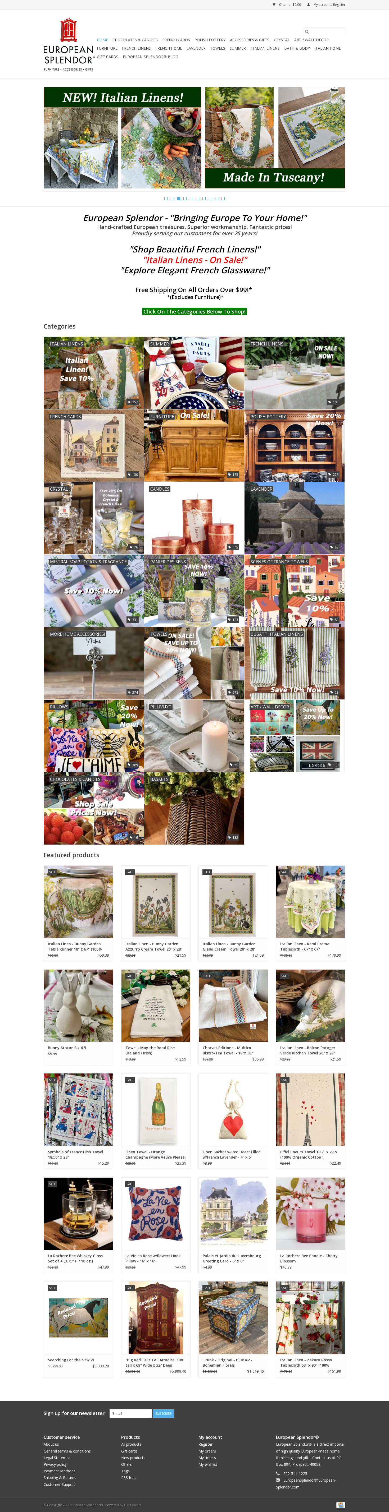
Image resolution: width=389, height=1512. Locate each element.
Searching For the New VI (71, 1359)
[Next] (334, 140)
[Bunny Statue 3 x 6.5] (78, 1005)
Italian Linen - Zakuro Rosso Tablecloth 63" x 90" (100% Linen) (306, 1362)
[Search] (307, 31)
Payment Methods (59, 1470)
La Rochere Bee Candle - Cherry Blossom (309, 1258)
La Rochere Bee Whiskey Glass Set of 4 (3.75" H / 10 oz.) (75, 1258)
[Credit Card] (339, 1504)
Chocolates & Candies (135, 39)
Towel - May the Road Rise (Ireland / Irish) (150, 1050)
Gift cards (107, 56)
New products (133, 1457)
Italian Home (327, 48)
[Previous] (54, 140)
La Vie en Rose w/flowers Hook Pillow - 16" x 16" (153, 1258)
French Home (168, 48)
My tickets (207, 1457)
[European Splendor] (69, 44)
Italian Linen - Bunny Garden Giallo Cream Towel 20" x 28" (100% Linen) (229, 946)
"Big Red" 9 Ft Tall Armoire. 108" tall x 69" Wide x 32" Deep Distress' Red (154, 1362)
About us (51, 1444)
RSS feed (129, 1477)
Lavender (196, 48)
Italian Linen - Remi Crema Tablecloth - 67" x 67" (304, 946)
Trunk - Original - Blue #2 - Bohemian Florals (227, 1362)
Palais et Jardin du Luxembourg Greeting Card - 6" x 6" (232, 1258)
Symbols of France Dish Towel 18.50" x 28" (75, 1154)
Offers (126, 1464)
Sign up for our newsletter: (75, 1413)
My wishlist (207, 1464)
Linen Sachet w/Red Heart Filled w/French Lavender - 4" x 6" (232, 1154)
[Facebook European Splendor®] (322, 1413)
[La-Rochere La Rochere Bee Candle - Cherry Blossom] (311, 1213)
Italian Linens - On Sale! (194, 259)
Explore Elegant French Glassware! (195, 270)
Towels (217, 48)
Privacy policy (55, 1464)
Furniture (107, 48)
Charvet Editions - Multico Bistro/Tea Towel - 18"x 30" (228, 1050)
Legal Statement (58, 1457)
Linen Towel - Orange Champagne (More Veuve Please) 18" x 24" (155, 1154)
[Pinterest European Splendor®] (331, 1413)
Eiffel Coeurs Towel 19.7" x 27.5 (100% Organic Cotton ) (308, 1154)
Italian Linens (265, 48)
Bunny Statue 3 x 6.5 (67, 1047)
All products (131, 1444)
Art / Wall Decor (311, 39)
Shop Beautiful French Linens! (194, 249)
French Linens (136, 48)
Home (102, 39)
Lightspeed (132, 1505)
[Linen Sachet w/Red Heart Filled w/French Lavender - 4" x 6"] (233, 1109)
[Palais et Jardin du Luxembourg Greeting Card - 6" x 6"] (233, 1213)
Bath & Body (297, 48)
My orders (207, 1451)
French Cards (176, 39)
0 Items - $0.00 (290, 4)
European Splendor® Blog (150, 56)
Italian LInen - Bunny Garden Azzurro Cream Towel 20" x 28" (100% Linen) (153, 946)
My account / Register (329, 4)
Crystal (282, 39)
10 (223, 198)
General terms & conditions (67, 1451)
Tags (125, 1470)
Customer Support (59, 1484)
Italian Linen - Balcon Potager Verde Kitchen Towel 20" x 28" (307, 1050)
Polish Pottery (210, 39)
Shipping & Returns (60, 1477)
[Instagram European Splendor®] (341, 1413)
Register (205, 1444)
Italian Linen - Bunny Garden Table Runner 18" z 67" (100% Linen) (75, 946)
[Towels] (194, 137)
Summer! (238, 48)
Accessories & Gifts (249, 39)
